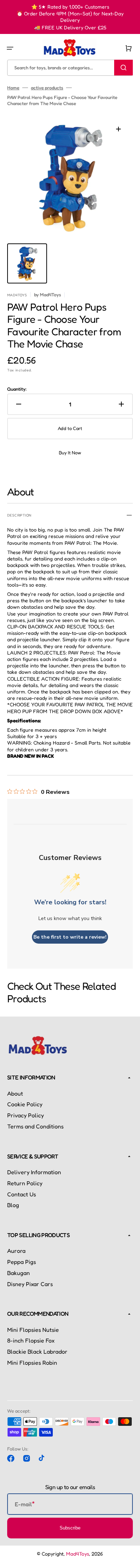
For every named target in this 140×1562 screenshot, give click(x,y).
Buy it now (70, 452)
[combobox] (70, 67)
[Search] (123, 67)
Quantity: (17, 389)
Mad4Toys (77, 1554)
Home (13, 87)
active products (47, 87)
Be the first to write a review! (70, 937)
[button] (10, 48)
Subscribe (70, 1528)
